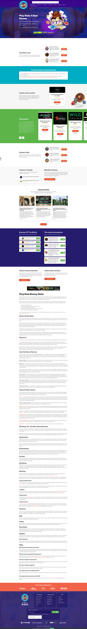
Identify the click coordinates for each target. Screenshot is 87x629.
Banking (59, 4)
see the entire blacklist (49, 179)
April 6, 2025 (29, 206)
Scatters (21, 521)
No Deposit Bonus (24, 448)
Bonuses (55, 4)
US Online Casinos (39, 596)
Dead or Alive (36, 557)
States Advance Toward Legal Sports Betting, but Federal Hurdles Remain (60, 209)
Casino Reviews (49, 596)
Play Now (64, 49)
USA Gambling (32, 4)
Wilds (20, 516)
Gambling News (49, 599)
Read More (21, 219)
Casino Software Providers (49, 604)
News (32, 6)
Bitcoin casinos (34, 506)
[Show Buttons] (0, 157)
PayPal (59, 492)
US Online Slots (38, 601)
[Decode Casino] (43, 286)
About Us (64, 4)
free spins (43, 77)
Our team (20, 342)
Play (75, 131)
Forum (35, 6)
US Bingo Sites (38, 599)
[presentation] (20, 137)
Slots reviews (49, 278)
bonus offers (32, 306)
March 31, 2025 (45, 206)
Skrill (62, 492)
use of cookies (47, 628)
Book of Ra (32, 557)
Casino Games (38, 4)
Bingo (37, 605)
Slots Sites (50, 4)
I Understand (52, 628)
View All (43, 224)
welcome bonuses (30, 77)
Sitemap (59, 601)
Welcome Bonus (23, 437)
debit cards (25, 483)
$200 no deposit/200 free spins (51, 77)
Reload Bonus (23, 463)
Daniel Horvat (39, 206)
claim (38, 238)
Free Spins (22, 456)
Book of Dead (51, 557)
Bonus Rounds (23, 527)
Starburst (40, 557)
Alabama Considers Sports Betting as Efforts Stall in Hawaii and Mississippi (26, 209)
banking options (54, 474)
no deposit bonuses (37, 77)
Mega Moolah (45, 557)
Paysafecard (32, 497)
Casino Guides (49, 598)
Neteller (56, 492)
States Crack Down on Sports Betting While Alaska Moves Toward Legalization (43, 209)
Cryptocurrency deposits (23, 503)
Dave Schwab (23, 206)
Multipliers (22, 533)
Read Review (57, 104)
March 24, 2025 (62, 206)
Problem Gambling (61, 602)
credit (20, 483)
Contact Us (60, 598)
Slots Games (45, 4)
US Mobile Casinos (39, 598)
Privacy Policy (60, 599)
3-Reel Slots (21, 396)
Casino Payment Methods (49, 601)
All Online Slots (38, 602)
